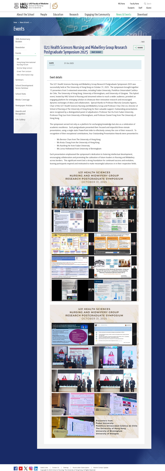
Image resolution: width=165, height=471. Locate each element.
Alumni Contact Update (100, 467)
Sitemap (65, 467)
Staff (140, 8)
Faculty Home (134, 4)
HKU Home (121, 4)
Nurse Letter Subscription (81, 467)
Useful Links (44, 467)
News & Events (24, 22)
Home (15, 22)
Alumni (148, 8)
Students (131, 8)
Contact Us (55, 467)
